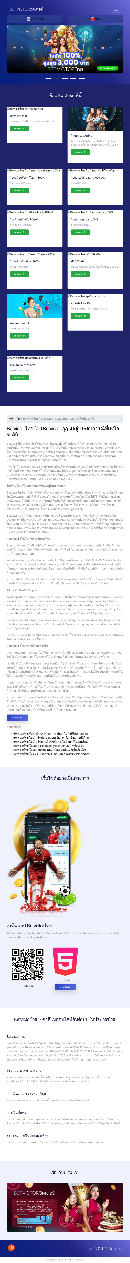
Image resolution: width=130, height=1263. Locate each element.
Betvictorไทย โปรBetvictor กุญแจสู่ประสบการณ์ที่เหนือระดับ (48, 745)
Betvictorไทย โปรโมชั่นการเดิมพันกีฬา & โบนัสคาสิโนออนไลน (50, 741)
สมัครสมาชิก (19, 128)
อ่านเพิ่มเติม (17, 717)
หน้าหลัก (14, 418)
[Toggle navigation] (116, 9)
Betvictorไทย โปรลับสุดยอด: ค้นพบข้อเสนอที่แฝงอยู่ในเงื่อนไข (49, 749)
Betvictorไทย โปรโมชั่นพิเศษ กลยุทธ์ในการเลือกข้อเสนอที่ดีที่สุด (51, 737)
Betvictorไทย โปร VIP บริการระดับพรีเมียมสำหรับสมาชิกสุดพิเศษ (51, 754)
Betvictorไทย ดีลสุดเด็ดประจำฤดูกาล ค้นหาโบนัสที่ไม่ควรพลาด (50, 733)
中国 (98, 18)
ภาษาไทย (37, 18)
